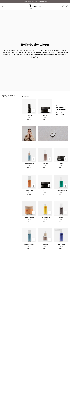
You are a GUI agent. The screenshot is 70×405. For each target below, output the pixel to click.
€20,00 (45, 221)
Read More (35, 57)
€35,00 (29, 167)
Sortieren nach (25, 96)
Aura (61, 163)
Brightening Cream (29, 244)
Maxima (61, 217)
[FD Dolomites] (35, 6)
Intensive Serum (29, 163)
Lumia (45, 190)
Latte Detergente (45, 217)
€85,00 (61, 167)
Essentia (29, 115)
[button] (63, 6)
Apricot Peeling (29, 217)
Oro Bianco (45, 163)
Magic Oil (45, 244)
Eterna (45, 115)
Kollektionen (11, 95)
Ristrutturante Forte (61, 190)
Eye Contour (29, 190)
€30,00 (29, 194)
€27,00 (29, 221)
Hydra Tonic (61, 244)
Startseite (4, 95)
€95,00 (29, 119)
